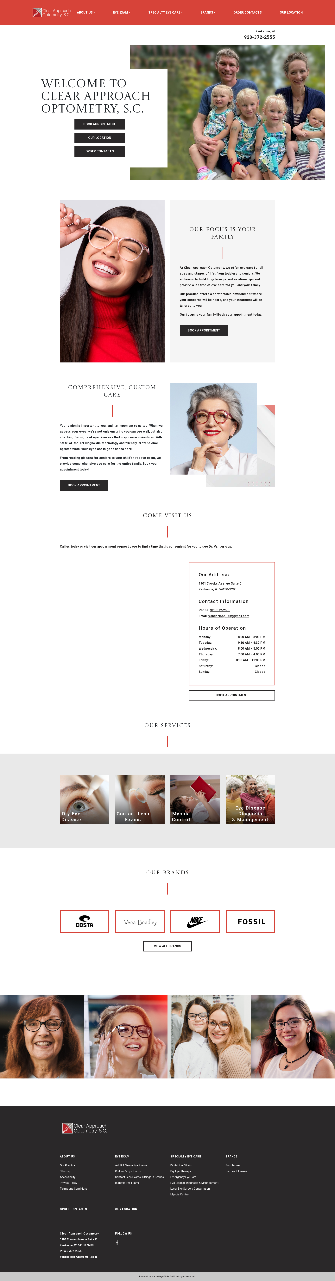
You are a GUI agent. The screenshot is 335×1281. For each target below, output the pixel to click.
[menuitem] (86, 12)
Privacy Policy (68, 1182)
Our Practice (67, 1165)
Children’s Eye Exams (128, 1171)
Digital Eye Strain (181, 1165)
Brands (207, 12)
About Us (85, 12)
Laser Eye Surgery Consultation (190, 1188)
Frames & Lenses (236, 1171)
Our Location (291, 12)
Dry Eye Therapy (180, 1171)
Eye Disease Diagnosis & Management (194, 1182)
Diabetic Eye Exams (127, 1182)
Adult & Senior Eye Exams (131, 1165)
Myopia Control (179, 1194)
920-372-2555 (259, 37)
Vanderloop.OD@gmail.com (228, 616)
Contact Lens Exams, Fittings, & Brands (139, 1177)
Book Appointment (99, 124)
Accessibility (68, 1177)
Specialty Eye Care (164, 12)
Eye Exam (120, 12)
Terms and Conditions (73, 1188)
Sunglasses (233, 1165)
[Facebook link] (117, 1242)
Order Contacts (247, 12)
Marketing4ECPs (160, 1276)
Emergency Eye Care (183, 1177)
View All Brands (167, 946)
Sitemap (65, 1171)
